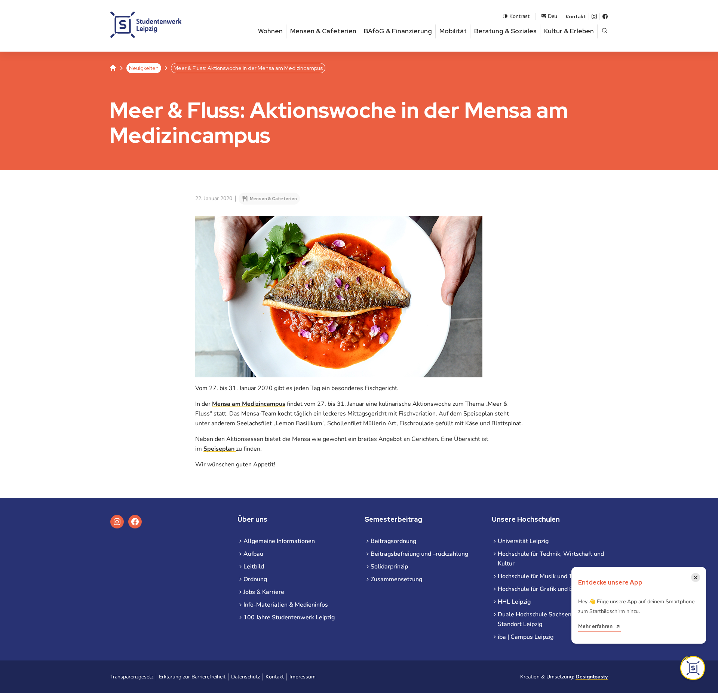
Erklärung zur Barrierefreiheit (192, 676)
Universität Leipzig (523, 541)
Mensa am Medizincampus (248, 404)
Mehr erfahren (595, 626)
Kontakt (576, 16)
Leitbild (253, 566)
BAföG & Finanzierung (398, 31)
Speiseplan (219, 449)
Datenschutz (245, 676)
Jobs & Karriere (263, 592)
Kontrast (519, 16)
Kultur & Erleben (569, 31)
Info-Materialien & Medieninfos (285, 605)
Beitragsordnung (393, 541)
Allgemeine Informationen (279, 541)
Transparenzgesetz (131, 676)
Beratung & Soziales (505, 31)
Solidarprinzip (389, 566)
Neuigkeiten (144, 68)
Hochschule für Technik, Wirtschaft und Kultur (551, 559)
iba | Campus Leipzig (525, 637)
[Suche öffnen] (604, 31)
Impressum (302, 676)
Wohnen (270, 31)
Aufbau (253, 554)
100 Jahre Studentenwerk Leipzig (289, 617)
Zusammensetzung (396, 579)
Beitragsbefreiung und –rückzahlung (419, 554)
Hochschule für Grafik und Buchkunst (548, 589)
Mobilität (453, 31)
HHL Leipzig (514, 602)
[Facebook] (605, 16)
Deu (552, 16)
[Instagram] (594, 16)
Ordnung (255, 579)
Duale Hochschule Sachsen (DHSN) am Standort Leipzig (551, 619)
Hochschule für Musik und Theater (544, 576)
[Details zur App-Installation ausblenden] (692, 668)
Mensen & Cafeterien (323, 31)
